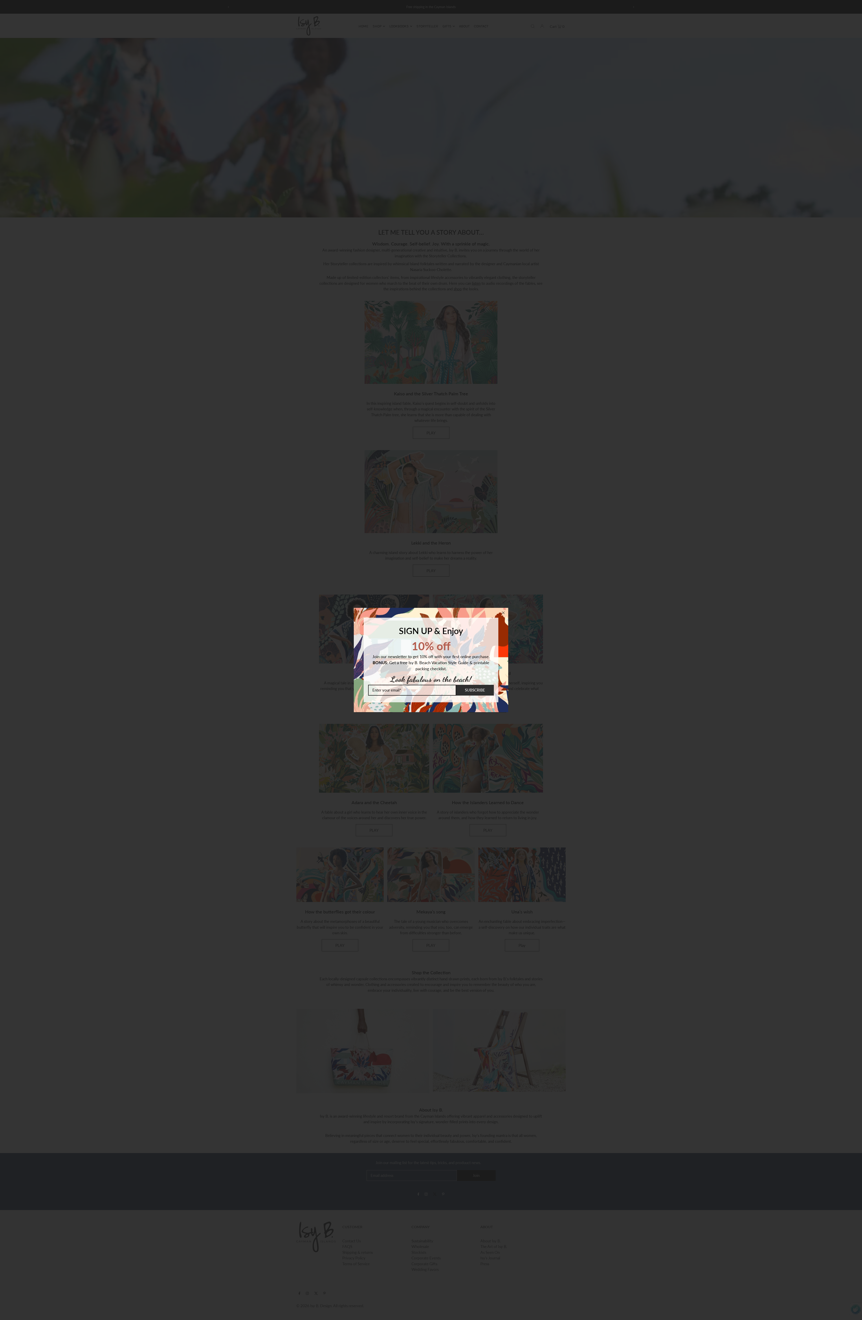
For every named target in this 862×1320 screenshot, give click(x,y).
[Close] (503, 613)
